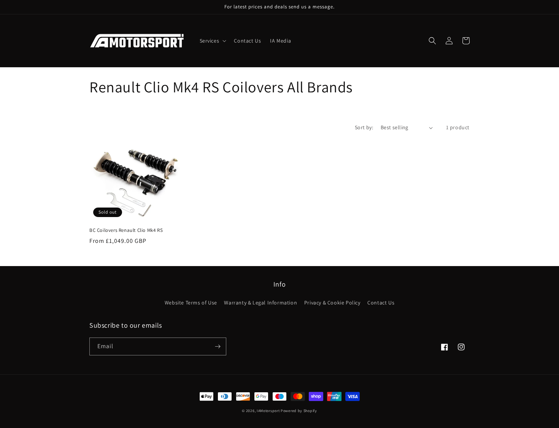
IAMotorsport (268, 410)
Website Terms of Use (191, 302)
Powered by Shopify (299, 410)
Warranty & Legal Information (260, 302)
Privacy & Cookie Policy (332, 302)
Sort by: (364, 127)
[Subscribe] (217, 346)
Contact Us (380, 302)
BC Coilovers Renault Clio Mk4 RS (126, 230)
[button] (212, 41)
